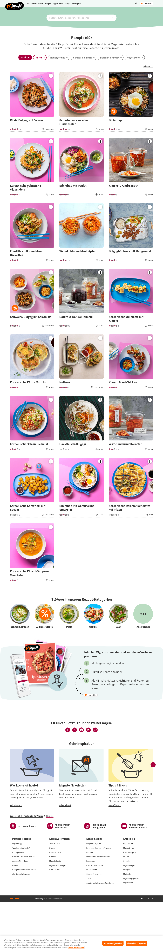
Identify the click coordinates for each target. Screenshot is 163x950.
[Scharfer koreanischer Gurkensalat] (81, 102)
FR (147, 898)
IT (152, 898)
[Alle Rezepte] (143, 616)
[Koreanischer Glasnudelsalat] (32, 424)
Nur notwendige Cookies (113, 943)
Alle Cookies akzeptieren (136, 943)
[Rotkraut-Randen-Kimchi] (81, 299)
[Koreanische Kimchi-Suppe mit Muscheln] (32, 553)
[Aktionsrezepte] (44, 616)
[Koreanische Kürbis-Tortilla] (32, 363)
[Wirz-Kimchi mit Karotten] (131, 424)
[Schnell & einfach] (20, 616)
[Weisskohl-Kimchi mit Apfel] (81, 233)
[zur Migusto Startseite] (14, 4)
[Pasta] (69, 616)
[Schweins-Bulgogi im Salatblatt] (32, 299)
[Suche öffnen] (136, 3)
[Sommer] (94, 616)
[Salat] (118, 616)
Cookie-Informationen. (76, 947)
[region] (81, 943)
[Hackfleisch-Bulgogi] (81, 424)
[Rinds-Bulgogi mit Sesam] (32, 102)
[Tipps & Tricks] (130, 778)
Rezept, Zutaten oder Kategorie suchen (81, 18)
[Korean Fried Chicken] (131, 363)
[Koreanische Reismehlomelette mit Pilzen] (131, 488)
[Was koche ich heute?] (32, 778)
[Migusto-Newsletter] (81, 778)
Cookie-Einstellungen (95, 874)
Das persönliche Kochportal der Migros (26, 816)
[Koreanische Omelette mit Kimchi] (131, 299)
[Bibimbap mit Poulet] (81, 168)
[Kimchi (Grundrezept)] (131, 168)
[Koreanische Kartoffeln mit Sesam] (32, 488)
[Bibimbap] (131, 102)
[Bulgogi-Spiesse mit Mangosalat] (131, 233)
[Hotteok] (81, 363)
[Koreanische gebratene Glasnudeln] (32, 168)
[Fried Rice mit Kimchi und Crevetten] (32, 233)
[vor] (153, 764)
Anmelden (148, 3)
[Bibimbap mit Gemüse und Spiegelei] (81, 488)
